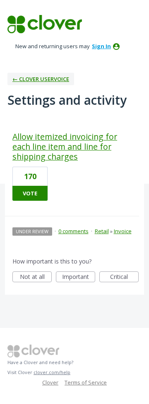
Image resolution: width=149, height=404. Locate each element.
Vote (30, 193)
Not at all (36, 277)
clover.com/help (52, 372)
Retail (102, 231)
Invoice (123, 231)
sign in (101, 46)
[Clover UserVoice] (44, 24)
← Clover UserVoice (40, 79)
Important (78, 277)
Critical (124, 277)
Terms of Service (86, 382)
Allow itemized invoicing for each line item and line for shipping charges (64, 146)
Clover (50, 382)
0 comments (73, 231)
